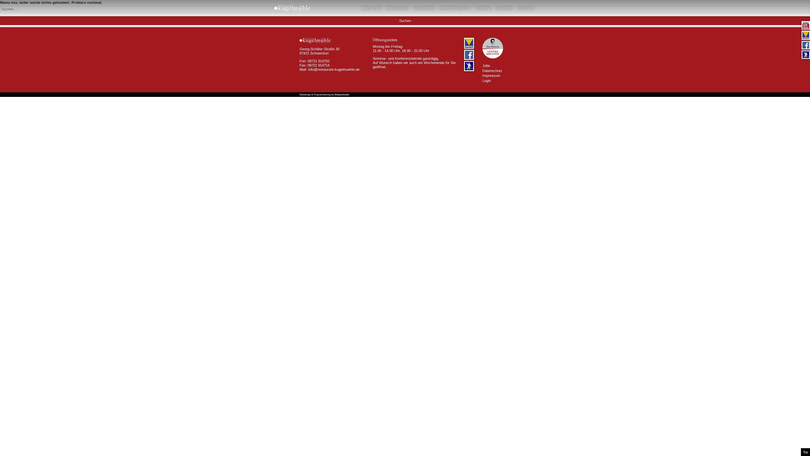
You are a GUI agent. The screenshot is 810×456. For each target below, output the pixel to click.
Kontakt (525, 8)
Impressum (491, 76)
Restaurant (397, 8)
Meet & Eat (372, 8)
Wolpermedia (342, 94)
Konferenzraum (454, 8)
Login (486, 81)
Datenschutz (492, 71)
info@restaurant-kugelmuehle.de (333, 70)
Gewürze (504, 8)
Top (805, 452)
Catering (483, 8)
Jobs (486, 66)
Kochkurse (424, 8)
